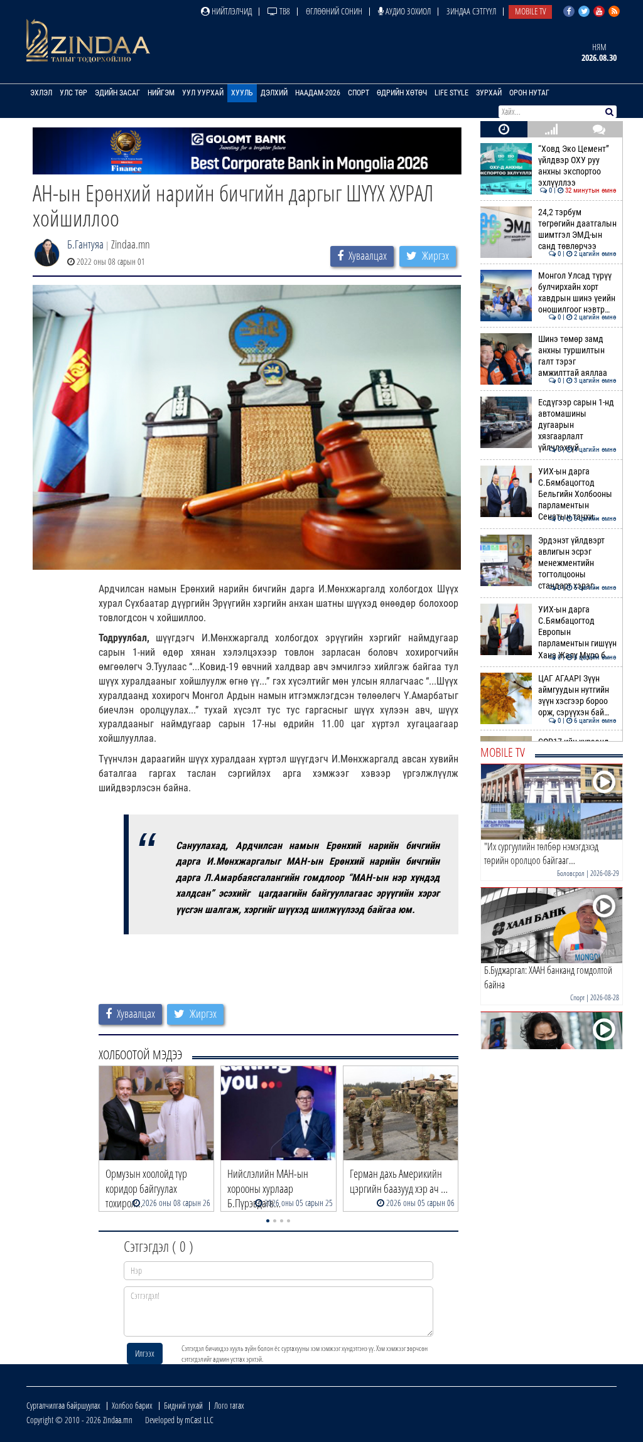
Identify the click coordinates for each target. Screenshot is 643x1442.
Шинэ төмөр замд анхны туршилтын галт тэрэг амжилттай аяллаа (577, 356)
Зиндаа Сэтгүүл (471, 11)
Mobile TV (530, 11)
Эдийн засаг (117, 92)
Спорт (358, 92)
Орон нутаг (529, 92)
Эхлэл (41, 92)
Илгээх (144, 1353)
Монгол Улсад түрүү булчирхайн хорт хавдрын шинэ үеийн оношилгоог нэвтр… (577, 293)
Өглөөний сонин (334, 11)
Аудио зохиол (407, 11)
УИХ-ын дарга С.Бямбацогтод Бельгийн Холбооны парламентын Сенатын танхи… (577, 494)
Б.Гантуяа (85, 244)
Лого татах (229, 1405)
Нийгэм (161, 92)
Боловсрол (571, 873)
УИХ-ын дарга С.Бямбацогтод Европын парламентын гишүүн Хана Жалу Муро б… (577, 632)
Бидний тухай (183, 1405)
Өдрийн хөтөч (402, 92)
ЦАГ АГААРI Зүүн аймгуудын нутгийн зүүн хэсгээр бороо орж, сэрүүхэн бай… (577, 695)
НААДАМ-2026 (317, 92)
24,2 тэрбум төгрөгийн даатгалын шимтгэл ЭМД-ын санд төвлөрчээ (577, 229)
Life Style (451, 92)
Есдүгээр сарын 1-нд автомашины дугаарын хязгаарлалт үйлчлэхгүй (577, 425)
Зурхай (489, 92)
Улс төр (73, 92)
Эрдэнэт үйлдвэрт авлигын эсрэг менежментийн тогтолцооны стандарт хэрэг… (577, 563)
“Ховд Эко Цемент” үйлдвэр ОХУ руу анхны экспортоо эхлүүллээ (577, 166)
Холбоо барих (132, 1405)
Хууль (242, 92)
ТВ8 (284, 11)
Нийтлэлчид (231, 11)
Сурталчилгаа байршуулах (63, 1405)
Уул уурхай (203, 92)
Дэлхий (274, 92)
